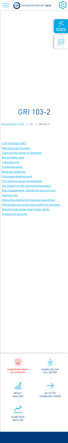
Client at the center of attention (22, 153)
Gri (31, 124)
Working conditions (14, 172)
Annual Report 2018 (13, 124)
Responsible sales (13, 157)
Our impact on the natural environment (26, 186)
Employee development (17, 176)
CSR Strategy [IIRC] (14, 143)
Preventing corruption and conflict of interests (31, 205)
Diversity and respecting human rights (25, 209)
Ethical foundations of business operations (28, 200)
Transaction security (14, 214)
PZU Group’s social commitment (22, 181)
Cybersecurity (10, 162)
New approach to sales (16, 148)
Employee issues (12, 167)
